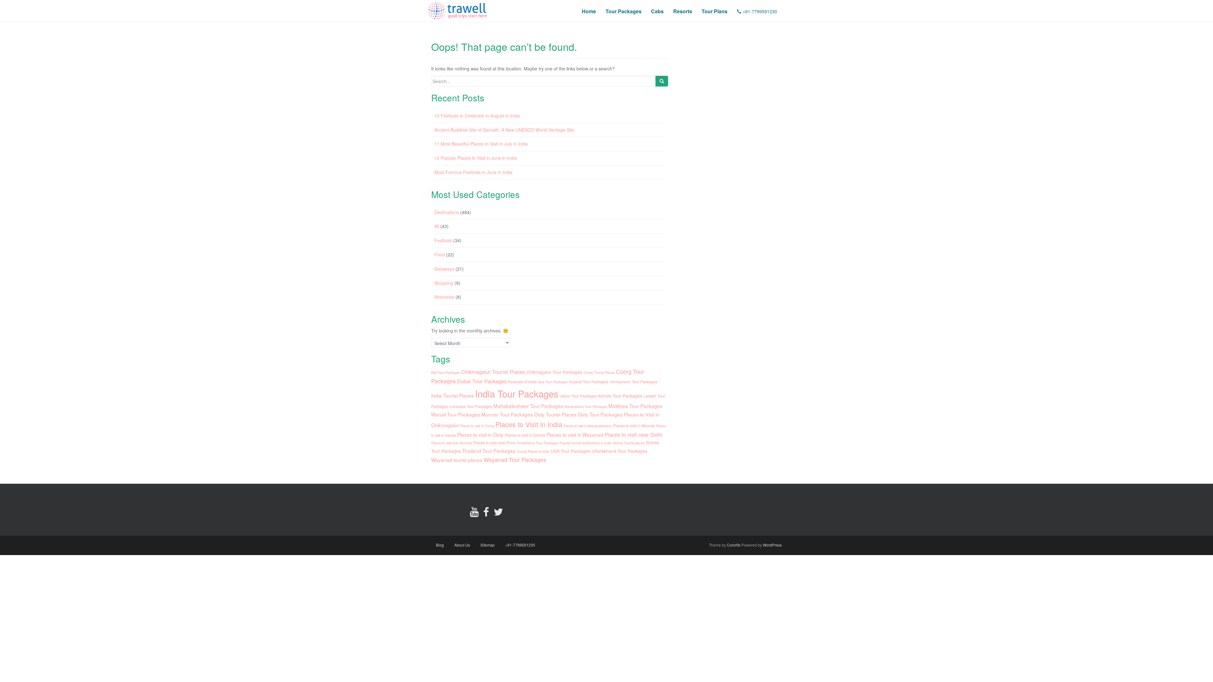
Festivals (443, 240)
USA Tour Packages (570, 451)
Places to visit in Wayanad (574, 434)
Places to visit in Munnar (634, 425)
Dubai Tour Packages (482, 381)
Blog (440, 544)
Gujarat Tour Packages (588, 381)
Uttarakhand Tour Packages (619, 451)
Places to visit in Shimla (525, 435)
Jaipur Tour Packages (578, 395)
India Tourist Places (452, 395)
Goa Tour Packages (553, 382)
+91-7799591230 (759, 11)
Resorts (682, 11)
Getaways (444, 269)
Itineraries (444, 297)
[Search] (661, 81)
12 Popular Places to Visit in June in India (475, 158)
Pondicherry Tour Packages (537, 442)
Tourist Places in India (533, 451)
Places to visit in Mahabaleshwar (588, 425)
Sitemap (487, 544)
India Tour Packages (516, 393)
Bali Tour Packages (445, 372)
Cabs (657, 11)
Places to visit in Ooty (480, 434)
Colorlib (733, 544)
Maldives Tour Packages (635, 405)
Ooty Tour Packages (600, 414)
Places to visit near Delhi (633, 434)
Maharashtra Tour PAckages (585, 406)
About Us (462, 544)
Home (589, 11)
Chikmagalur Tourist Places (493, 371)
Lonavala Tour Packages (471, 406)
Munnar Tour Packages (507, 414)
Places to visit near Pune (494, 442)
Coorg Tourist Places (599, 372)
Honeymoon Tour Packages (633, 381)
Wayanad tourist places (456, 459)
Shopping (443, 283)
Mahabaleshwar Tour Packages (528, 405)
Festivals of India (522, 381)
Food (439, 254)
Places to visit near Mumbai (451, 442)
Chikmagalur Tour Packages (554, 372)
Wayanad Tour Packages (515, 460)
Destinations (446, 212)
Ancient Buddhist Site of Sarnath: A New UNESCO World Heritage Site (504, 130)
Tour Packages (624, 11)
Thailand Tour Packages (489, 450)
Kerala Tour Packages (620, 395)
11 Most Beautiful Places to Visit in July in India (481, 144)
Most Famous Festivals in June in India (473, 172)
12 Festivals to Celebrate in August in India (477, 115)
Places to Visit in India (528, 424)
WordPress (772, 544)
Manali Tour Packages (455, 414)
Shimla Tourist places (628, 442)
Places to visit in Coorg (477, 425)
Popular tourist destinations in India (585, 442)
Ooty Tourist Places (555, 414)
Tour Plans (714, 11)
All (436, 226)
